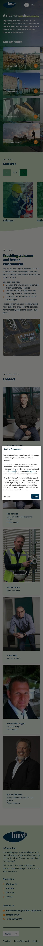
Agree (35, 496)
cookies (12, 471)
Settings (7, 496)
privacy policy (30, 471)
